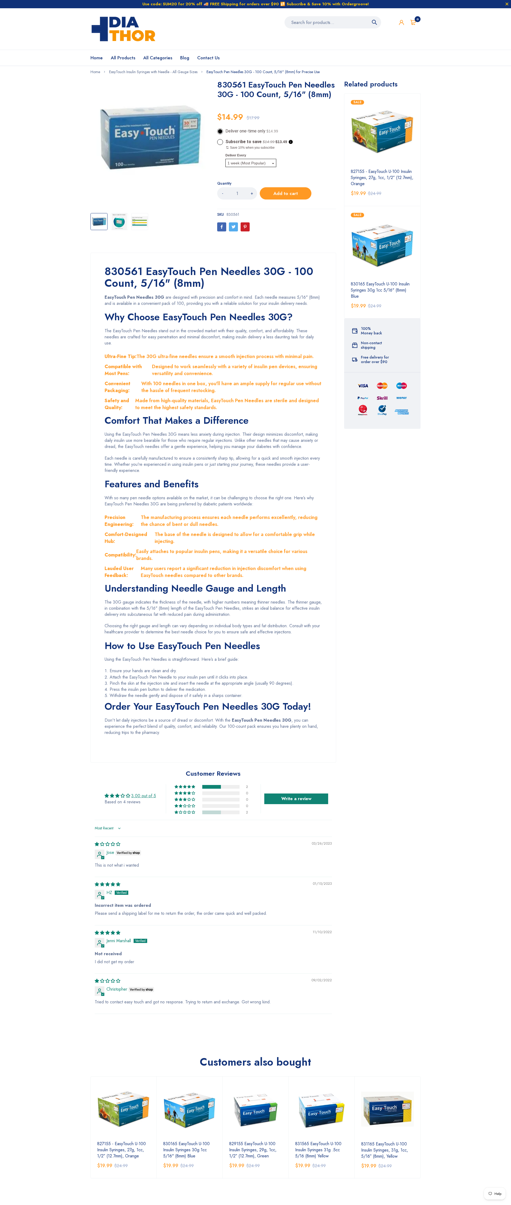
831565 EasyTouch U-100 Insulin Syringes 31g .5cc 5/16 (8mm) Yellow (318, 1150)
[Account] (401, 22)
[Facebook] (221, 226)
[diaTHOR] (123, 29)
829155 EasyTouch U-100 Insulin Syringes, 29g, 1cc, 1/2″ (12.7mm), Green (253, 1150)
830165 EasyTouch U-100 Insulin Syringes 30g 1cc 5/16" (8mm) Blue (380, 290)
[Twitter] (233, 226)
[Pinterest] (245, 226)
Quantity (224, 183)
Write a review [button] (296, 799)
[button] (185, 787)
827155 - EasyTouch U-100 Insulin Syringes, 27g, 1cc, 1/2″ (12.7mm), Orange (382, 177)
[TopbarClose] (507, 4)
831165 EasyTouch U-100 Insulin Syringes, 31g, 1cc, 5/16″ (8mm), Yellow (384, 1150)
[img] (107, 844)
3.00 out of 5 (143, 796)
